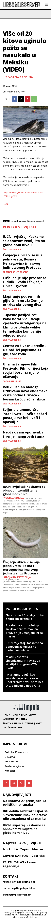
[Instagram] (13, 783)
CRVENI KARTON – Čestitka (24, 855)
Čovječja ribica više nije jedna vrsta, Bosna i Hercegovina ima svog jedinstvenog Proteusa (22, 261)
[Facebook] (14, 99)
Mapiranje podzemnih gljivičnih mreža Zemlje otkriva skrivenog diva (23, 300)
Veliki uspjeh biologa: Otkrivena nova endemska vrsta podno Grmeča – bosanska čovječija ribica (25, 393)
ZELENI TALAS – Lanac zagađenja (20, 864)
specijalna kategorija (15, 272)
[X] (21, 99)
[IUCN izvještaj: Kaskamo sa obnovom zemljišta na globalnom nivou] (25, 462)
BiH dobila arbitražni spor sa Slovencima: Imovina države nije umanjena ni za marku (24, 630)
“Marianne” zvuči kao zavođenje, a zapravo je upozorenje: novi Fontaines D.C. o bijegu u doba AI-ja (24, 680)
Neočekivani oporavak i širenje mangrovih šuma (23, 434)
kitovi (14, 221)
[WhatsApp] (34, 99)
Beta (5, 203)
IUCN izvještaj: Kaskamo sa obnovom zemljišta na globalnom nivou (24, 240)
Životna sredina (19, 77)
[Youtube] (29, 783)
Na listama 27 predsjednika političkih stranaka (25, 617)
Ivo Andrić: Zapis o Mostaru (24, 849)
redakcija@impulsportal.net (19, 881)
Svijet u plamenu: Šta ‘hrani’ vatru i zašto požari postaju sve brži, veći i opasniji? (25, 415)
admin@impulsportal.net (17, 894)
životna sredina (35, 221)
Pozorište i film (12, 381)
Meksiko (22, 221)
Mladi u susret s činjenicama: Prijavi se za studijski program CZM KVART (23, 662)
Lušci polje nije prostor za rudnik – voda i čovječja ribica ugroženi (24, 281)
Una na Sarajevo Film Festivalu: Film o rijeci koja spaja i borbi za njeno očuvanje (25, 370)
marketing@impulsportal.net (20, 888)
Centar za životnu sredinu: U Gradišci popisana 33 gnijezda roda (25, 349)
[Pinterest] (27, 99)
